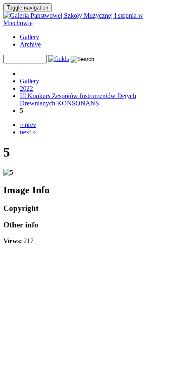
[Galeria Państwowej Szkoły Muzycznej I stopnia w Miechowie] (85, 22)
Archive (30, 44)
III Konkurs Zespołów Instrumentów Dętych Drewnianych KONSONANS (78, 99)
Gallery (29, 36)
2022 (26, 88)
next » (28, 132)
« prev (28, 124)
